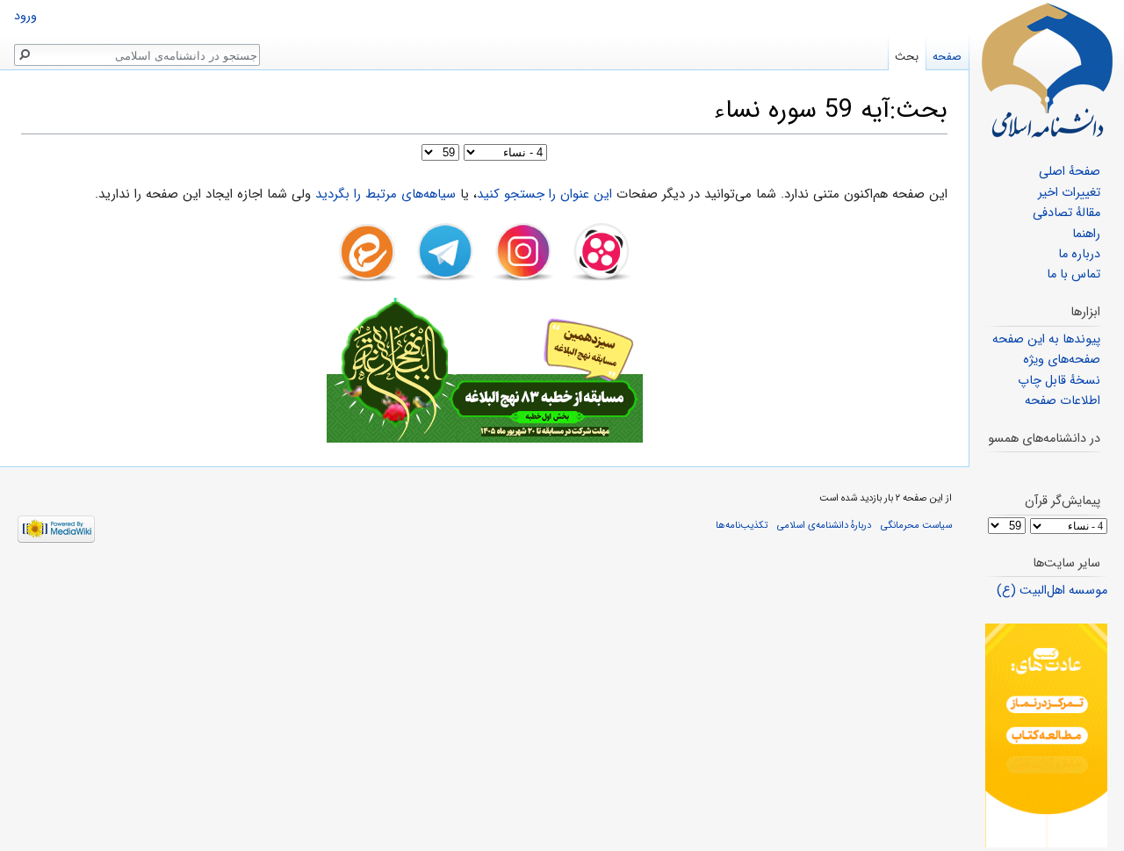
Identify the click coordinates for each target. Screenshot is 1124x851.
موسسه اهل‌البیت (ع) (1052, 591)
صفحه (947, 56)
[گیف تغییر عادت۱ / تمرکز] (1046, 735)
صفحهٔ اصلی (1069, 172)
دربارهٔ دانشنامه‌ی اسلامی (824, 525)
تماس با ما (1073, 274)
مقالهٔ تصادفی (1066, 213)
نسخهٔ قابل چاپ (1059, 381)
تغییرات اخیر (1069, 193)
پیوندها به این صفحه (1046, 339)
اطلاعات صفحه (1062, 401)
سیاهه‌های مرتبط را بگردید (385, 194)
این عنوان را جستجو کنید (544, 194)
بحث (907, 56)
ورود (25, 16)
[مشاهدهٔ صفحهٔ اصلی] (1046, 70)
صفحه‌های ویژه (1061, 360)
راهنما (1086, 234)
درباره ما (1079, 254)
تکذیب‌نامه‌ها (741, 525)
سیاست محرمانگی (916, 525)
